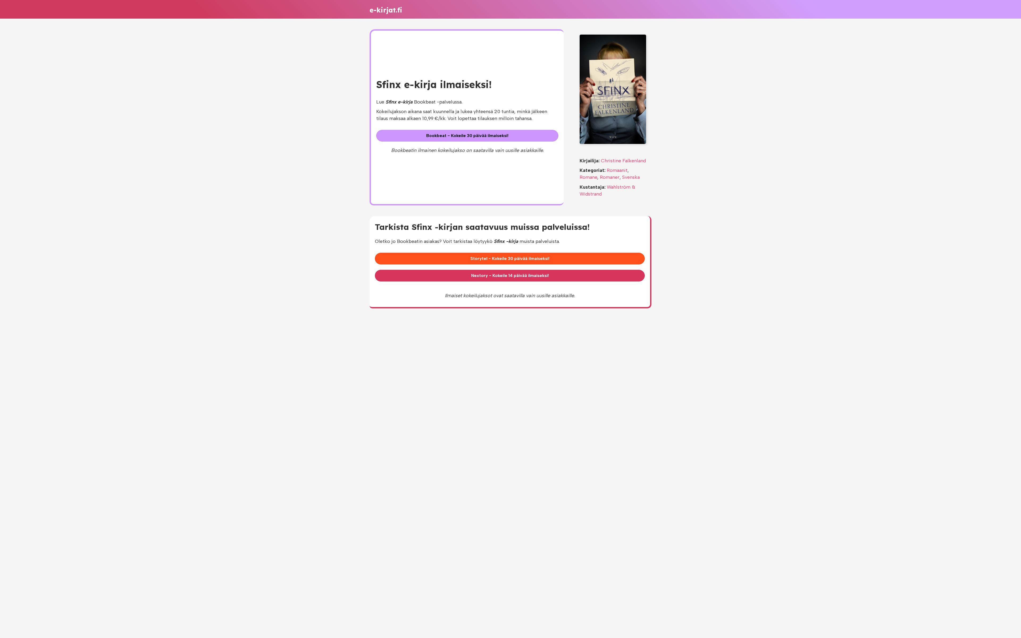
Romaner (610, 177)
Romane (588, 177)
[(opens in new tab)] (613, 89)
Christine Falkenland (623, 161)
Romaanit (617, 170)
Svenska (631, 177)
